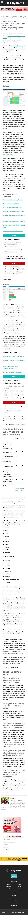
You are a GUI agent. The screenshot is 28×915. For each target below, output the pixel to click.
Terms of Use (14, 905)
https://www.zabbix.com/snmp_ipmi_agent (13, 211)
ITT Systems (9, 912)
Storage (8, 888)
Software (19, 886)
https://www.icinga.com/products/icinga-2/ (13, 356)
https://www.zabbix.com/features (11, 204)
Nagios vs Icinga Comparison (17, 424)
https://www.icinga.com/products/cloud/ (12, 372)
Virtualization (19, 888)
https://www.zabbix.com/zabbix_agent (12, 207)
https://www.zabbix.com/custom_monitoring (14, 221)
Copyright (14, 900)
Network (8, 884)
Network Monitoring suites (18, 46)
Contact (14, 895)
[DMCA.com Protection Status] (14, 877)
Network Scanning (7, 443)
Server (19, 884)
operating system (7, 327)
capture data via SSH (14, 311)
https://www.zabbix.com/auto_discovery (13, 200)
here (6, 190)
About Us (14, 898)
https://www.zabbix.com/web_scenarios (13, 231)
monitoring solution (7, 154)
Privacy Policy (14, 903)
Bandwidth (8, 886)
